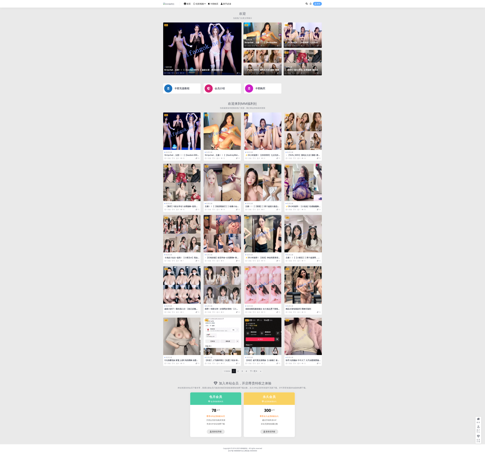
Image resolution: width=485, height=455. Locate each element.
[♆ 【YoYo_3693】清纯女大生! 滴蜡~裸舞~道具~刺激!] (263, 62)
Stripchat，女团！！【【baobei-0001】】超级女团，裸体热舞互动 (193, 70)
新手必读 (227, 3)
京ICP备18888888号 (235, 451)
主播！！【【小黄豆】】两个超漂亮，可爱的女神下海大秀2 (303, 258)
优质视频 (200, 3)
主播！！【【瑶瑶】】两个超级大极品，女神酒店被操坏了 (262, 207)
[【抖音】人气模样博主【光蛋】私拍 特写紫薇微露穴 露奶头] (222, 336)
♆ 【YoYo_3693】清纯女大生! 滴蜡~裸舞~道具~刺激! (262, 71)
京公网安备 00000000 (249, 451)
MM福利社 (244, 448)
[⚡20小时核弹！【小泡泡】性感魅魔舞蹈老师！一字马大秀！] (303, 182)
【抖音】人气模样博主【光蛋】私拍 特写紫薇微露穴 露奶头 (222, 361)
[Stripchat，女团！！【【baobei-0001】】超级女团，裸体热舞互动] (202, 48)
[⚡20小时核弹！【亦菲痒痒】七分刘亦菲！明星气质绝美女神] (303, 35)
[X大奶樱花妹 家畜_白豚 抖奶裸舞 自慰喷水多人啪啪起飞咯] (182, 336)
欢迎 (242, 13)
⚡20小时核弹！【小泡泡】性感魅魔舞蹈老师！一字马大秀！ (302, 207)
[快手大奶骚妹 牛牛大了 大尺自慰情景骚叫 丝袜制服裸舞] (303, 336)
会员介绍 (220, 88)
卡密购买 (214, 3)
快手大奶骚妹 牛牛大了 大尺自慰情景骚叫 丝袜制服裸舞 (302, 361)
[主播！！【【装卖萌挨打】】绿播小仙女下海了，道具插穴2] (222, 182)
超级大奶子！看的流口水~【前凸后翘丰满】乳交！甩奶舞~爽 (181, 310)
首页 (189, 3)
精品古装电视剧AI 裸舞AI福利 (298, 309)
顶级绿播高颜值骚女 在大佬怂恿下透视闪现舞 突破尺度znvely (262, 310)
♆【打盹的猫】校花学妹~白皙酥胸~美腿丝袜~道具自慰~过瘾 (222, 258)
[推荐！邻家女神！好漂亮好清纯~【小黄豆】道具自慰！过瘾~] (222, 285)
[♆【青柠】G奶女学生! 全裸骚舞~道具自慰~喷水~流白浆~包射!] (303, 62)
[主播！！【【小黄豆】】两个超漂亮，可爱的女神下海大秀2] (303, 233)
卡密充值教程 (181, 88)
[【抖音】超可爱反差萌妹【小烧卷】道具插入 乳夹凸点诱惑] (262, 336)
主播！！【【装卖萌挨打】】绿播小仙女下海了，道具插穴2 (222, 207)
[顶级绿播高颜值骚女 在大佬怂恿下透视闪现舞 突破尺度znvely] (262, 285)
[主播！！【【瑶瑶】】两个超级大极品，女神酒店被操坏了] (262, 182)
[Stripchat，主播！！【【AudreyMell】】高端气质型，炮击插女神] (263, 35)
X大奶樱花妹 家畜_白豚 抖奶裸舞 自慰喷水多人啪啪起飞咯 (181, 361)
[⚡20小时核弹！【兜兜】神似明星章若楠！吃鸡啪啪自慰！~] (262, 233)
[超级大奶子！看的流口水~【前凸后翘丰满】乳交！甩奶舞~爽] (182, 285)
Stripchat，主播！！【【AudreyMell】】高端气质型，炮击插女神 (261, 43)
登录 (318, 4)
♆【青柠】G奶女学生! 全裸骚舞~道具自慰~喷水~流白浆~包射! (302, 71)
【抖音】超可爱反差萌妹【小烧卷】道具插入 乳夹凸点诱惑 (262, 361)
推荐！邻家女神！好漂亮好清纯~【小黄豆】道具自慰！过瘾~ (221, 310)
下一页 (253, 371)
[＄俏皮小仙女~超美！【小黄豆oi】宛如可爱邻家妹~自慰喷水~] (182, 233)
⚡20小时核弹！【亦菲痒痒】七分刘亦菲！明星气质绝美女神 (301, 43)
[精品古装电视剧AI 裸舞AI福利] (303, 285)
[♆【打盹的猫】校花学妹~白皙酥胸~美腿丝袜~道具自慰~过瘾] (222, 233)
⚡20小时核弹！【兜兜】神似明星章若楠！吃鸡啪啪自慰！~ (261, 258)
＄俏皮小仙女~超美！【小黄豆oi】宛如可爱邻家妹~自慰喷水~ (181, 258)
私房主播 (169, 67)
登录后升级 (217, 432)
